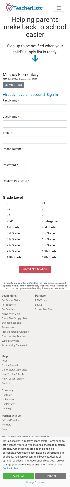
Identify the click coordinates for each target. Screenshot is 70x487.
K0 (8, 203)
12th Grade (49, 257)
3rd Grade (13, 233)
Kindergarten (50, 221)
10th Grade (49, 251)
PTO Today (41, 300)
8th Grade (48, 245)
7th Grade (13, 245)
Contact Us (7, 383)
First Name (11, 100)
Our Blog (6, 408)
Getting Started (10, 365)
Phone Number (12, 149)
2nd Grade (48, 227)
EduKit (38, 304)
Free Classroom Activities (15, 331)
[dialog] (35, 462)
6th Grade (48, 239)
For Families (8, 309)
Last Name (11, 116)
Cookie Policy (10, 468)
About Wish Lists (11, 313)
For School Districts (12, 300)
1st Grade (13, 227)
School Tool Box (43, 309)
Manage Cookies (34, 482)
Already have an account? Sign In (30, 94)
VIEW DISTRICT (13, 84)
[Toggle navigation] (59, 8)
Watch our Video (10, 340)
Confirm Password (16, 181)
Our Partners (8, 404)
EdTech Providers (11, 420)
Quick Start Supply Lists (14, 318)
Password (10, 165)
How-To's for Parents (13, 378)
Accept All (18, 475)
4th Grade (48, 233)
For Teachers (9, 304)
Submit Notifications (35, 269)
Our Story (7, 395)
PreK (10, 221)
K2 (8, 209)
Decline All (50, 475)
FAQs (4, 360)
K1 (43, 203)
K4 (8, 215)
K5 (43, 215)
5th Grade (13, 239)
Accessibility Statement (14, 345)
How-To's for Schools (13, 374)
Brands (5, 429)
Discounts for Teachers (14, 336)
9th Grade (13, 251)
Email (8, 133)
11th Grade (14, 257)
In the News (8, 399)
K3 (43, 209)
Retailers (6, 424)
